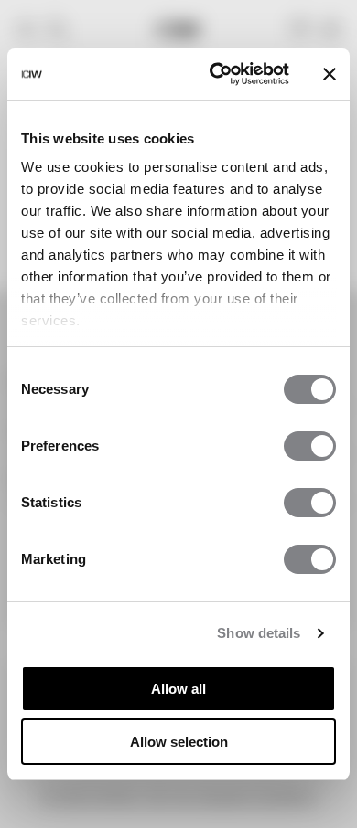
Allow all (178, 688)
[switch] (310, 446)
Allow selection (179, 741)
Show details (258, 633)
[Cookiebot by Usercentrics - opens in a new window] (216, 74)
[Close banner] (329, 74)
